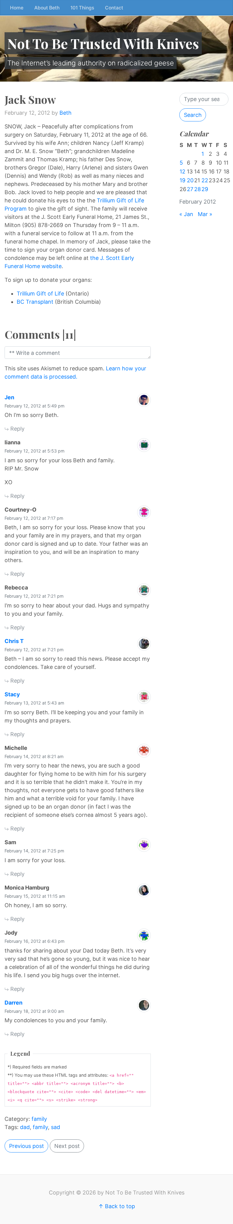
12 (182, 171)
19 (182, 180)
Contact (114, 8)
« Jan (186, 214)
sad (55, 1127)
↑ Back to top (116, 1206)
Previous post (26, 1146)
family (39, 1119)
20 (190, 180)
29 (204, 189)
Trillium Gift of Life (40, 293)
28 (197, 189)
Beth (65, 113)
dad (25, 1127)
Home (16, 8)
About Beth (46, 8)
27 (190, 189)
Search (193, 115)
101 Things (82, 8)
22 (204, 180)
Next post (67, 1146)
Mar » (205, 214)
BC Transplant (35, 302)
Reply (17, 428)
